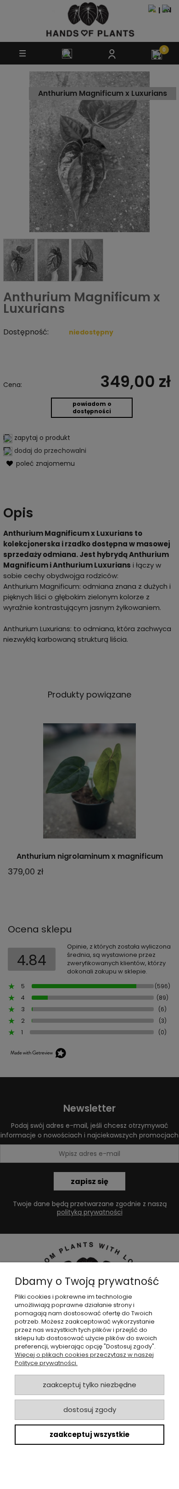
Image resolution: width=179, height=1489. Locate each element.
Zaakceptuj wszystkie (89, 1434)
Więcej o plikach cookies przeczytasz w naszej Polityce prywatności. (84, 1358)
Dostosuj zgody (89, 1409)
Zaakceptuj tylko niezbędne (89, 1384)
